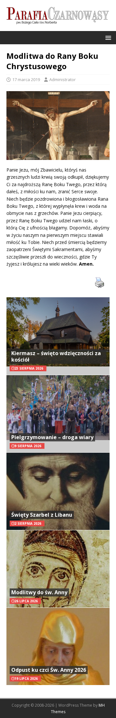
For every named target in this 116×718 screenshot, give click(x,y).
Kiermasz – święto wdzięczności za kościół (56, 357)
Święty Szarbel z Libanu (41, 514)
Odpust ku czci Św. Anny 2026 (48, 669)
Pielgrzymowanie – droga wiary (52, 437)
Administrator (62, 79)
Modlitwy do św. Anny (39, 592)
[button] (107, 37)
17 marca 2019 (26, 79)
